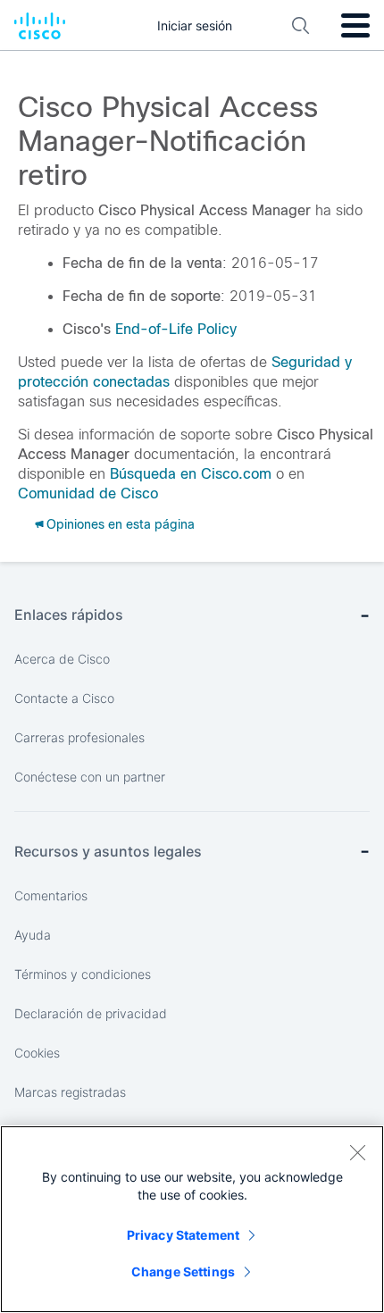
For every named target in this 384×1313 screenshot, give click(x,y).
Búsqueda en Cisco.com (190, 473)
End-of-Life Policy (176, 329)
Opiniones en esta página (120, 524)
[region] (192, 1219)
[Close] (357, 1152)
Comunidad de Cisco (88, 493)
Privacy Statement (183, 1234)
